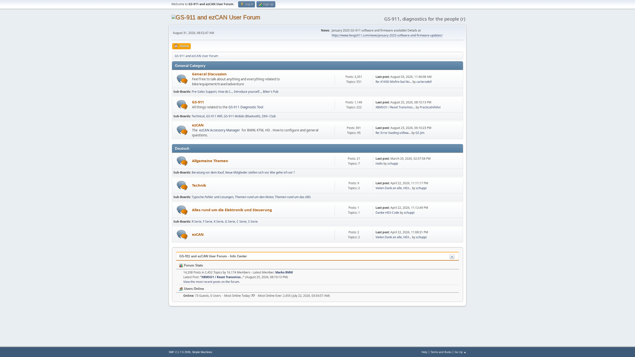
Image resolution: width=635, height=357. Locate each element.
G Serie (230, 221)
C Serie (242, 221)
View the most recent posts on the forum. (211, 282)
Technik (199, 185)
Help (424, 352)
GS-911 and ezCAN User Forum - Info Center (213, 256)
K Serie (218, 221)
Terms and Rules (441, 352)
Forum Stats (193, 265)
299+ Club (269, 116)
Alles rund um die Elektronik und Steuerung (232, 209)
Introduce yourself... (247, 91)
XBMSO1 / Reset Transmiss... (395, 107)
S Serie (253, 221)
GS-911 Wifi (214, 116)
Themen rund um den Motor (254, 197)
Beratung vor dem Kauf (208, 172)
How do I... (225, 91)
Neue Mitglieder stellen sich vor (246, 172)
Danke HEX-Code (387, 212)
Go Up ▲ (460, 352)
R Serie (196, 221)
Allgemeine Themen (210, 160)
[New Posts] (182, 79)
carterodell (424, 82)
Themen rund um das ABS (293, 197)
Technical (198, 116)
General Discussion (209, 73)
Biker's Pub (270, 91)
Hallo (379, 163)
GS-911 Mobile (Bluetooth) (242, 116)
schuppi (392, 163)
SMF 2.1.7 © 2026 (179, 352)
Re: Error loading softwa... (393, 133)
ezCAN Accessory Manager (219, 130)
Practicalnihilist (430, 107)
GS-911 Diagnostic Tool (245, 107)
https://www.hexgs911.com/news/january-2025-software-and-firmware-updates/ (387, 35)
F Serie (207, 221)
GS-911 (198, 101)
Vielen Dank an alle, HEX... (393, 188)
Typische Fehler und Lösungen (212, 197)
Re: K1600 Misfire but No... (394, 82)
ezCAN (198, 124)
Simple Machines (202, 352)
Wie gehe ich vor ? (282, 172)
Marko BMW (284, 272)
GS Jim (419, 133)
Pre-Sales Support (204, 91)
